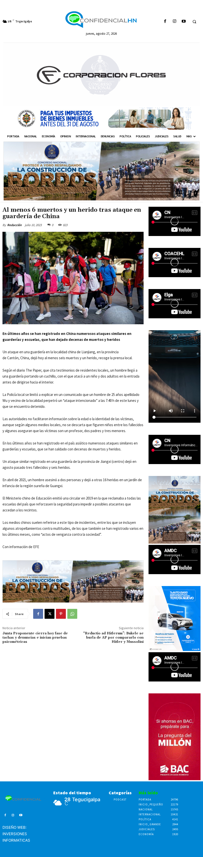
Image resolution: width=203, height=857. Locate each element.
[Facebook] (165, 21)
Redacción (14, 225)
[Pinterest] (61, 614)
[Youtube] (183, 21)
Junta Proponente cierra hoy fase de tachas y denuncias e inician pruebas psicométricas (35, 637)
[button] (194, 21)
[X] (49, 614)
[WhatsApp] (72, 614)
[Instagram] (174, 21)
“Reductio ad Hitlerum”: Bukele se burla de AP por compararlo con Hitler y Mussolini (113, 637)
